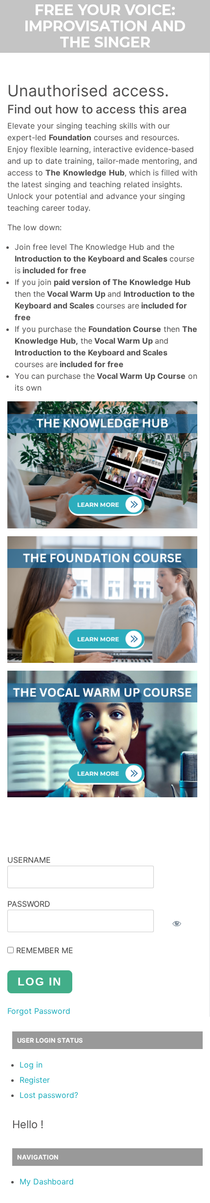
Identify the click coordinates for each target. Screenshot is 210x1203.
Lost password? (49, 1095)
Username (29, 860)
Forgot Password (38, 1011)
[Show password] (176, 923)
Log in (31, 1065)
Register (35, 1080)
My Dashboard (47, 1181)
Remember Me (43, 950)
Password (28, 904)
